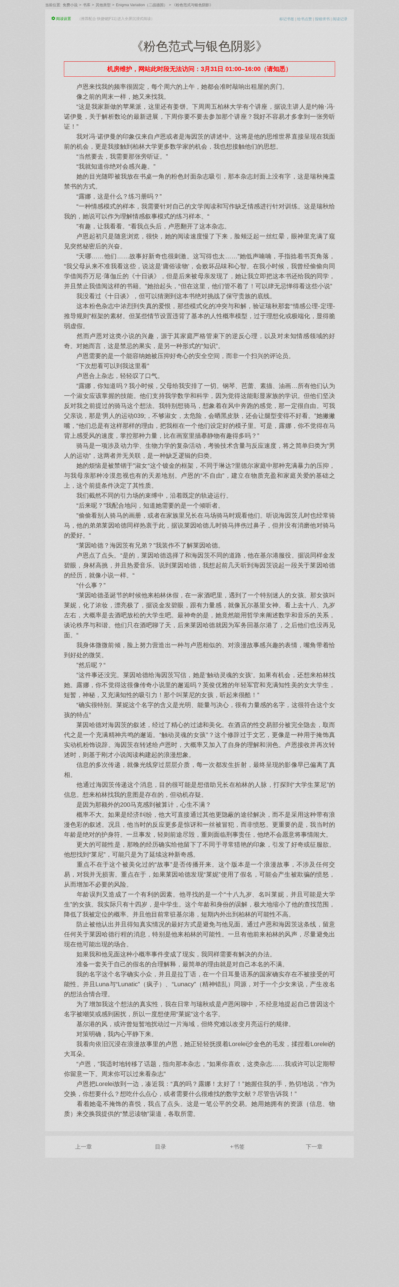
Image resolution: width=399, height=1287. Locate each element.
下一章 (314, 1147)
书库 (86, 5)
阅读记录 (340, 19)
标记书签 (286, 19)
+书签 (237, 1147)
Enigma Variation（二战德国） (141, 5)
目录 (160, 1147)
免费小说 (70, 5)
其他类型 (103, 5)
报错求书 (322, 19)
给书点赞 (304, 19)
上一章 (83, 1147)
